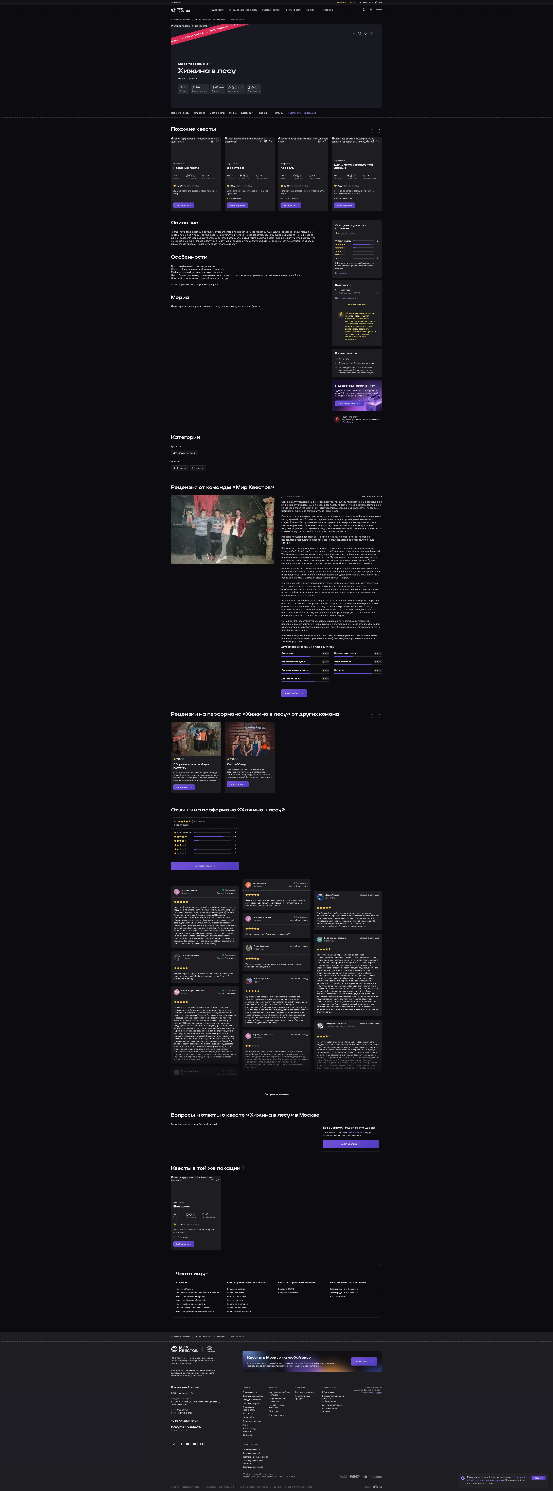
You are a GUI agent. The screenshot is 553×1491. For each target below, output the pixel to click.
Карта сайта (248, 1417)
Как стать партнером (331, 1405)
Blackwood (235, 168)
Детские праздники (304, 1392)
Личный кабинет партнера (329, 1410)
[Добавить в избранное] (365, 33)
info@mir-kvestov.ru (186, 1427)
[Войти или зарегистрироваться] (371, 10)
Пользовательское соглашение (219, 1487)
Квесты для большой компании (253, 1461)
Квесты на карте (293, 10)
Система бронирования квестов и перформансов (332, 1398)
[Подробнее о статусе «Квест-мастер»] (343, 1026)
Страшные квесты (251, 1449)
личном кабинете (355, 1132)
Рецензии (264, 112)
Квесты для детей (251, 1453)
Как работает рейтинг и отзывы (279, 1393)
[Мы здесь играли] (354, 33)
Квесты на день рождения (255, 1457)
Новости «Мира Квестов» (276, 1406)
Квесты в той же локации (302, 112)
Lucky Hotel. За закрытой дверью (353, 166)
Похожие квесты (180, 112)
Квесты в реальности (253, 1396)
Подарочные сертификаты (244, 10)
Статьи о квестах (277, 1415)
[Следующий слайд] (379, 130)
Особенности (217, 112)
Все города (248, 1413)
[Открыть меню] (379, 10)
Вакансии (247, 1435)
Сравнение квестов (252, 1421)
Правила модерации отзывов (185, 1487)
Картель (287, 168)
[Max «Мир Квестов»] (201, 1444)
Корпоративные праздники (302, 1397)
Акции (245, 1425)
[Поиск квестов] (364, 10)
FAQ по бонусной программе (277, 1399)
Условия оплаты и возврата (298, 1487)
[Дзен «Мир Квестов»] (195, 1444)
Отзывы (279, 112)
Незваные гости (186, 168)
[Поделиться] (371, 33)
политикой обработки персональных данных (496, 1479)
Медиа (233, 112)
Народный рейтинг (271, 10)
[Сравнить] (360, 33)
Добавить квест (329, 1392)
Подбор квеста (217, 10)
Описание (199, 112)
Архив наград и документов (250, 1429)
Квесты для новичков (253, 1467)
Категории (247, 112)
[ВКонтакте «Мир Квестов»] (174, 1444)
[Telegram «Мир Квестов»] (181, 1444)
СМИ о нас (274, 1411)
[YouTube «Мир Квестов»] (188, 1444)
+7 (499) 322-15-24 (184, 1421)
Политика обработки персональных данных (260, 1487)
